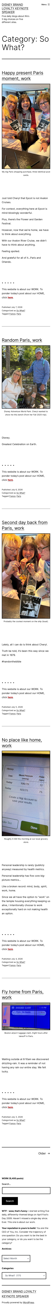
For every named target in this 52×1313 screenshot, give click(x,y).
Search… (6, 1184)
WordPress (28, 1302)
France (12, 314)
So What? (20, 310)
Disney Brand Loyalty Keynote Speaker (15, 8)
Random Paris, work (22, 340)
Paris (19, 314)
